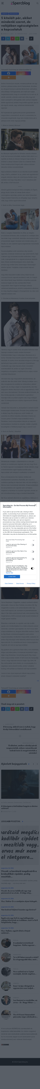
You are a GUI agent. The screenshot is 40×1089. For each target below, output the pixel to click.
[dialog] (20, 544)
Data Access (20, 583)
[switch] (32, 545)
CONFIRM (12, 576)
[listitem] (20, 540)
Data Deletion (9, 583)
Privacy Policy (31, 583)
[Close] (36, 505)
